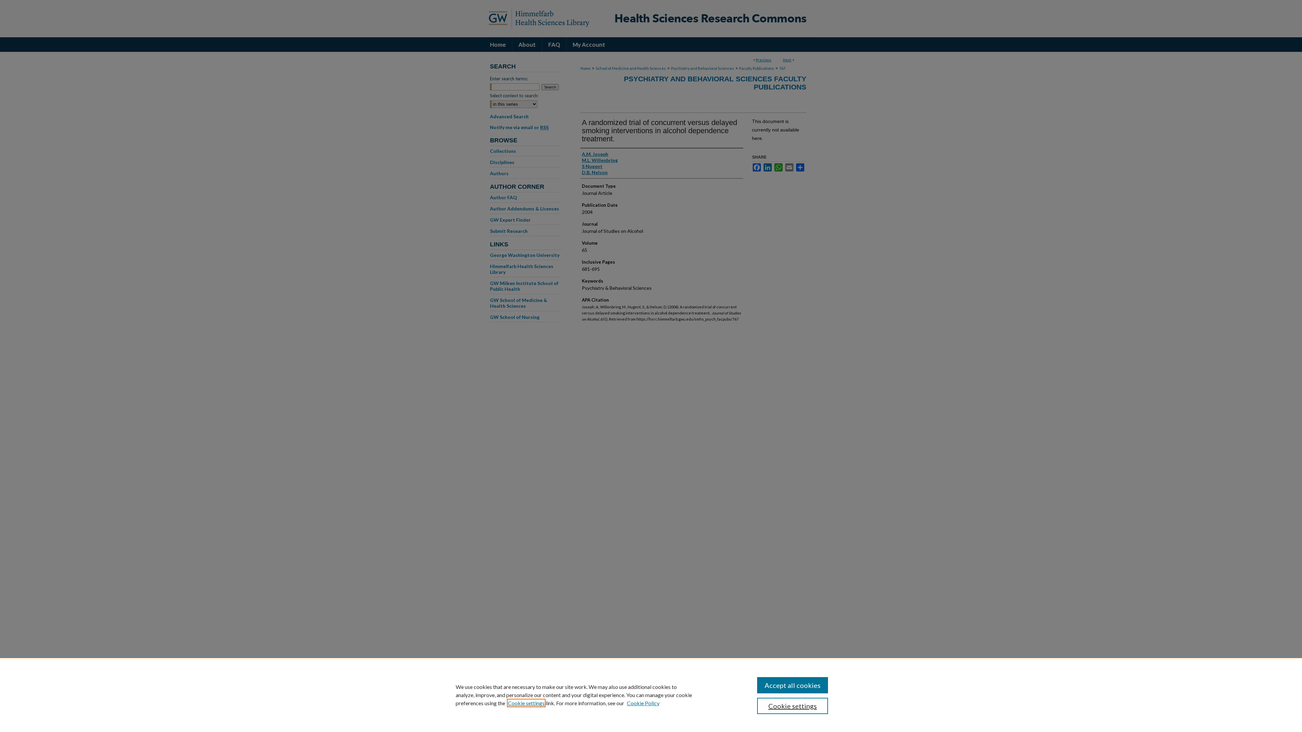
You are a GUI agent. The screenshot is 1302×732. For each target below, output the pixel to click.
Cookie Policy (643, 703)
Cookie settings (526, 703)
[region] (651, 694)
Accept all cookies (793, 685)
